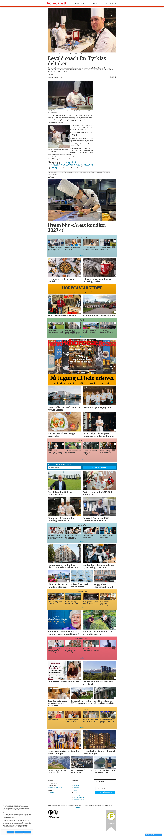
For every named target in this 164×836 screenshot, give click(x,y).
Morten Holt (51, 792)
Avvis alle (28, 832)
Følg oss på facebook (79, 799)
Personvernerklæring (79, 797)
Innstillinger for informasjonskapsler (153, 834)
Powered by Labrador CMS (82, 834)
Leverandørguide (78, 795)
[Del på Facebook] (111, 77)
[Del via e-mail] (115, 77)
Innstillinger (10, 832)
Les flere (82, 255)
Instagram (56, 167)
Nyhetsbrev (106, 3)
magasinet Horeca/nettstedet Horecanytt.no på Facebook (70, 163)
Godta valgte (19, 832)
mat (93, 172)
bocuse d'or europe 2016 (71, 172)
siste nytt (107, 172)
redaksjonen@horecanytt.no (55, 787)
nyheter (61, 172)
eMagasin (112, 3)
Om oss (100, 3)
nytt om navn (52, 174)
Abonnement (83, 3)
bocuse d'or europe (85, 172)
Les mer (78, 807)
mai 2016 (51, 172)
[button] (50, 245)
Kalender (76, 792)
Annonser (95, 3)
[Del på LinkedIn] (113, 77)
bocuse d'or (99, 172)
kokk (55, 172)
